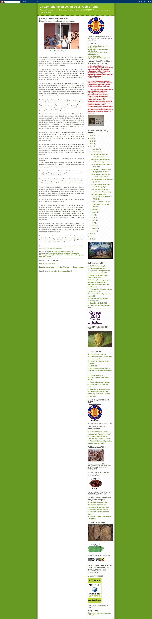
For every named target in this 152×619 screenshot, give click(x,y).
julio (93, 215)
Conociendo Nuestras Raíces (100, 389)
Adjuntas (49, 253)
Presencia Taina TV (96, 375)
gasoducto (48, 255)
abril (93, 223)
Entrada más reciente (46, 267)
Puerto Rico (68, 255)
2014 (91, 138)
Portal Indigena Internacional (100, 382)
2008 (91, 239)
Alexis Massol (58, 253)
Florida (41, 255)
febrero (94, 228)
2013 (91, 141)
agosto (94, 212)
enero (94, 231)
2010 (91, 233)
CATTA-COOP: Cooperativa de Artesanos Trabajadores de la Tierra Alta (100, 370)
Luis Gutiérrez (58, 255)
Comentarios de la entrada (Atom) (60, 271)
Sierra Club (47, 256)
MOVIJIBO (93, 366)
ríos (40, 256)
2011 (91, 146)
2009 (91, 236)
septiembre (96, 209)
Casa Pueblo (75, 253)
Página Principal (63, 267)
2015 (91, 136)
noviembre (95, 152)
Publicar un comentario (47, 264)
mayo (94, 220)
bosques (67, 253)
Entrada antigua (78, 267)
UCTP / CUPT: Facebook (98, 354)
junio (94, 217)
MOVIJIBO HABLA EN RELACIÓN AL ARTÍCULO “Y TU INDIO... (102, 197)
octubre (94, 207)
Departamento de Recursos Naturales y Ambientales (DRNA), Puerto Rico (99, 394)
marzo (94, 225)
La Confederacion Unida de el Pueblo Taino (69, 6)
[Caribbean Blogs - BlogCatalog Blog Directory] (100, 614)
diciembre (95, 149)
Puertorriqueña (78, 255)
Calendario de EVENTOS (98, 303)
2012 (91, 144)
